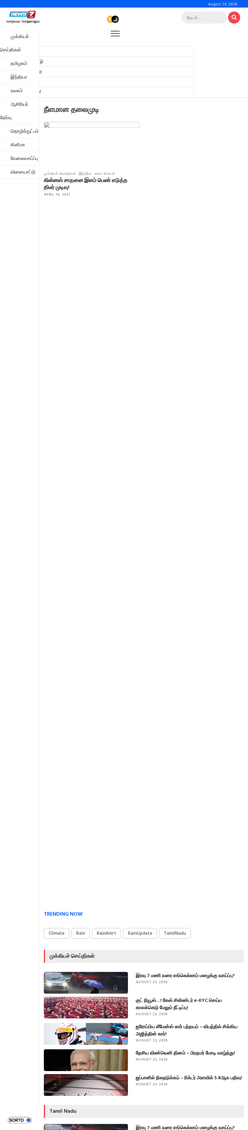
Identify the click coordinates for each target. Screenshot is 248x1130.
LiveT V (31, 92)
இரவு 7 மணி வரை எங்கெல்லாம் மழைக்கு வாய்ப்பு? (185, 975)
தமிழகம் (19, 63)
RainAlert (106, 933)
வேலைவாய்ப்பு (24, 158)
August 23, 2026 (152, 982)
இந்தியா (32, 71)
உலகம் (27, 82)
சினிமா (18, 145)
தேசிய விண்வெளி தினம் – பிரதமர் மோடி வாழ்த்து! (185, 1053)
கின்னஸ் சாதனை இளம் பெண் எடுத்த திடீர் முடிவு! (86, 184)
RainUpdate (140, 933)
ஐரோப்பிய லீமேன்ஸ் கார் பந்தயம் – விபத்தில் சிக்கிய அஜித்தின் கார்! (186, 1030)
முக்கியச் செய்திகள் (14, 43)
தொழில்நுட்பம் (25, 131)
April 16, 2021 (57, 194)
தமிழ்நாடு (31, 61)
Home (28, 51)
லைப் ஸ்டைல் (105, 174)
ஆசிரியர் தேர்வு (14, 111)
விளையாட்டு (23, 172)
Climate (56, 933)
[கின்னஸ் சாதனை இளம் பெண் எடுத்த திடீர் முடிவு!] (91, 149)
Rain (80, 933)
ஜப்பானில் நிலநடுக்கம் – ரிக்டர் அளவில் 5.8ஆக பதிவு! (189, 1077)
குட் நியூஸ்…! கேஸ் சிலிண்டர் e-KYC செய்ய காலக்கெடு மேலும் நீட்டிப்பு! (179, 1004)
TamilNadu (175, 933)
